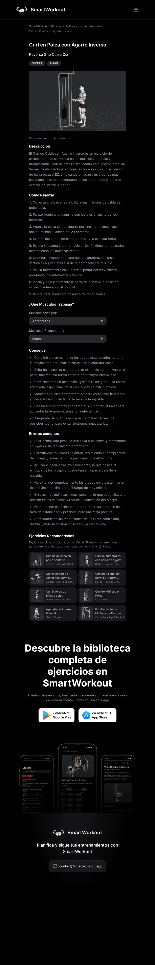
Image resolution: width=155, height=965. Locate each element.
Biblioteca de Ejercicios (66, 26)
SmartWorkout (38, 26)
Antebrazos (92, 26)
